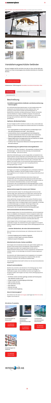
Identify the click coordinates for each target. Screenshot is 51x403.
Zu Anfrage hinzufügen (13, 81)
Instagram (31, 393)
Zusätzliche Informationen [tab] (23, 92)
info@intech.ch (10, 376)
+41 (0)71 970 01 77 (11, 373)
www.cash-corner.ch (34, 376)
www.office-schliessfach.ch (35, 379)
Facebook (31, 392)
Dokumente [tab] (36, 92)
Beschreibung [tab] (10, 92)
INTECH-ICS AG (37, 295)
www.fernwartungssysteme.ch (36, 378)
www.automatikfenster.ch (35, 374)
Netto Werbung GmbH (34, 398)
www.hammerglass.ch (34, 373)
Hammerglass (23, 295)
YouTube (31, 388)
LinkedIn (31, 390)
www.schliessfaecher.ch (34, 385)
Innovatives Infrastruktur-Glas (19, 9)
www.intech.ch (10, 378)
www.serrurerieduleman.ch (35, 383)
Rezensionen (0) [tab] (11, 95)
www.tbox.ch (32, 381)
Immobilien (24, 85)
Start (6, 9)
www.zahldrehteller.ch (34, 386)
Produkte (10, 9)
